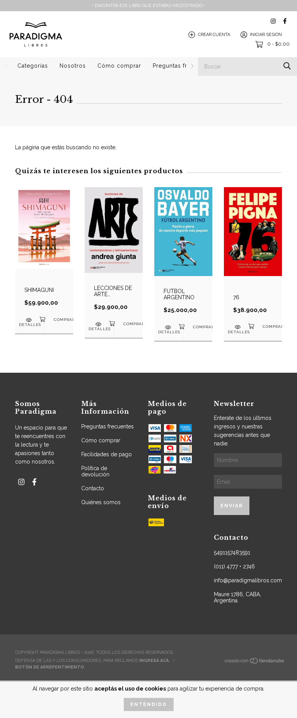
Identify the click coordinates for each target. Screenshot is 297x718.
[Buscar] (287, 66)
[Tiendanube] (255, 662)
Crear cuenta (214, 34)
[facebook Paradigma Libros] (285, 21)
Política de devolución (95, 471)
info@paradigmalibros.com (248, 580)
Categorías (32, 66)
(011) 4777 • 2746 (234, 566)
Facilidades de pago (106, 454)
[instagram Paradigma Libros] (273, 21)
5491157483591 (232, 552)
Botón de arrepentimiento (49, 667)
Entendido (148, 704)
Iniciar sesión (266, 34)
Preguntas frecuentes (183, 66)
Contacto (92, 488)
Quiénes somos (101, 502)
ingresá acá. (154, 660)
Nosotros (73, 66)
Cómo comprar (119, 66)
